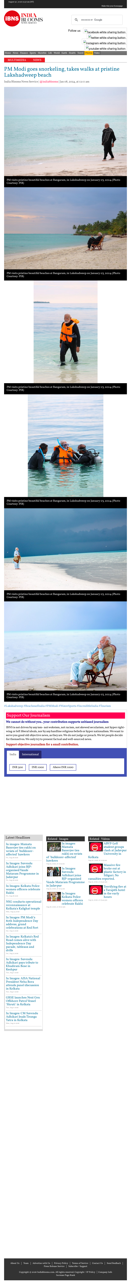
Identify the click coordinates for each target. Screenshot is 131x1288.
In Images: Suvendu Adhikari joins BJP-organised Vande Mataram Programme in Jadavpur (22, 870)
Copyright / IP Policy (85, 1272)
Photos (88, 53)
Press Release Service (54, 1266)
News (15, 53)
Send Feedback (114, 1263)
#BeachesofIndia (34, 706)
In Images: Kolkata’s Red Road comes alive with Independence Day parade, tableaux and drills (22, 944)
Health (72, 53)
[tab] (13, 754)
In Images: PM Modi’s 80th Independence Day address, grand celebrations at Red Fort (22, 922)
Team (26, 1263)
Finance (24, 53)
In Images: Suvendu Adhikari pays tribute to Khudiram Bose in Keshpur (22, 964)
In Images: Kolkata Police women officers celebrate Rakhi (23, 889)
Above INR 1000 (63, 767)
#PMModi (51, 706)
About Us (14, 1263)
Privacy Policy (61, 1263)
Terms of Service (80, 1263)
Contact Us (97, 1263)
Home (8, 53)
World (57, 53)
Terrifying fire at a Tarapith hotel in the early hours (115, 892)
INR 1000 (38, 767)
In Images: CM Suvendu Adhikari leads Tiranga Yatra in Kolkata (22, 1016)
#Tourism (105, 706)
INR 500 (17, 767)
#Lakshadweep (13, 706)
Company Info (105, 1272)
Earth (64, 53)
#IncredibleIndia (87, 706)
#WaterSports (67, 706)
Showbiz (42, 53)
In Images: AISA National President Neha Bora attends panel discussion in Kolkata (23, 983)
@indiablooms (49, 82)
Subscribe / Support (77, 1266)
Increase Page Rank (65, 1275)
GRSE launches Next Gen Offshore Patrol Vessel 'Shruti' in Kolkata (23, 1001)
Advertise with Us (41, 1263)
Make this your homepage (112, 6)
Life (50, 53)
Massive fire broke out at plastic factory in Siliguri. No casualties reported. (107, 872)
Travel (80, 53)
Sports (33, 53)
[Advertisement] (58, 810)
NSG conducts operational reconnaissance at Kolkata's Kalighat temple (23, 905)
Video (97, 53)
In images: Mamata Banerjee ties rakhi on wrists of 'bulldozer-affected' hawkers (21, 849)
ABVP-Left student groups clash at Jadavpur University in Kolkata (107, 850)
